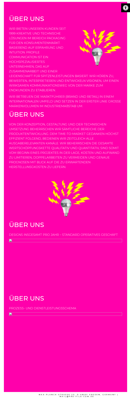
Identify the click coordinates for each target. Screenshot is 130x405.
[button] (125, 7)
